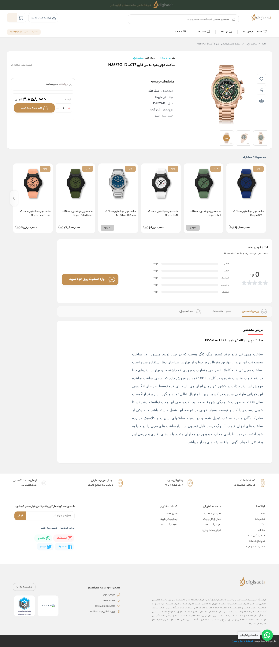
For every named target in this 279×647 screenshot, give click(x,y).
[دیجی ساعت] (261, 17)
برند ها (224, 32)
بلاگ (263, 525)
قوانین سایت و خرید (255, 547)
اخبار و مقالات (171, 514)
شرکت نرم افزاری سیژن (242, 641)
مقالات (178, 32)
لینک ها (202, 32)
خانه (262, 44)
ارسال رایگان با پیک (256, 536)
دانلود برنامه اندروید (211, 514)
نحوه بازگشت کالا (257, 541)
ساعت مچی (249, 44)
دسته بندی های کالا (252, 32)
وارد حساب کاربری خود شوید (87, 279)
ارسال (20, 516)
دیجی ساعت (153, 378)
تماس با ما (260, 519)
